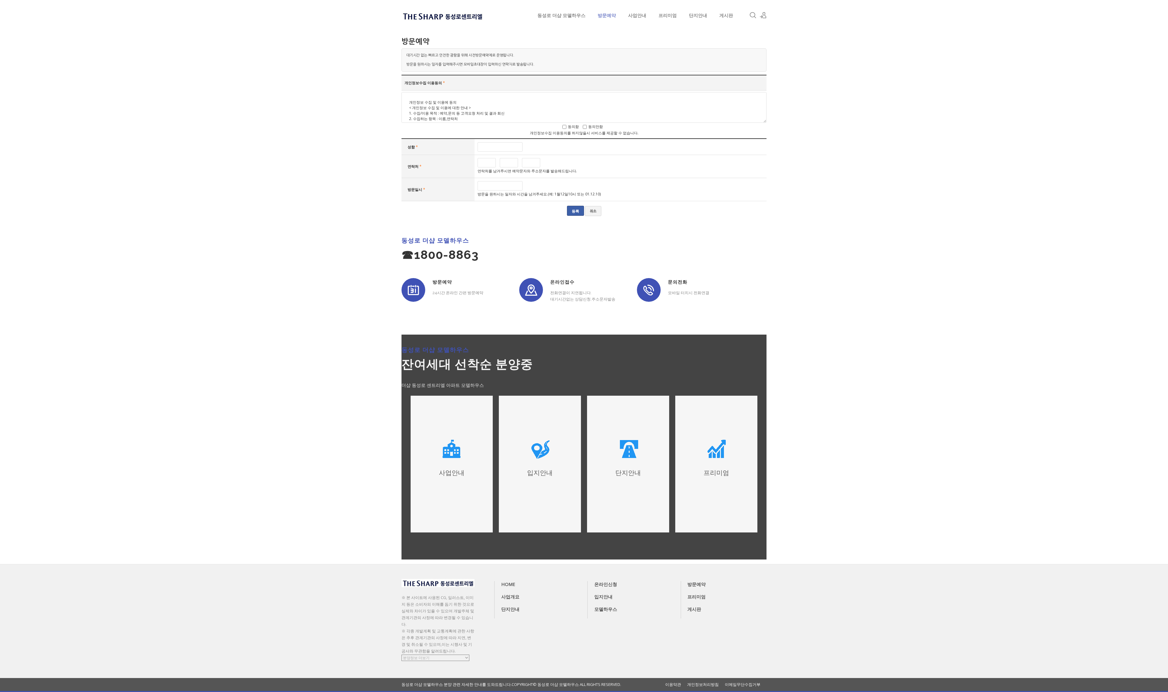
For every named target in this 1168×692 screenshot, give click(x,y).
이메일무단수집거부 (742, 684)
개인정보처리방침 (703, 684)
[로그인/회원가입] (763, 15)
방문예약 (607, 15)
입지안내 (603, 597)
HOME (508, 584)
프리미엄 (668, 15)
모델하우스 (605, 609)
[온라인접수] (531, 290)
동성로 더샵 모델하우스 (561, 15)
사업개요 (510, 597)
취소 (593, 211)
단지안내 (698, 15)
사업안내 (637, 15)
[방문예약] (413, 290)
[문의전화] (649, 290)
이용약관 (673, 684)
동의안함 (595, 126)
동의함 (573, 126)
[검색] (752, 15)
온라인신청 (605, 584)
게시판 (726, 15)
